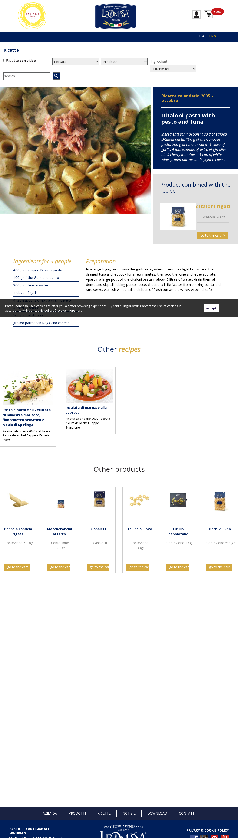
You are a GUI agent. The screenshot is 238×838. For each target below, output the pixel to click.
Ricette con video (21, 60)
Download (157, 813)
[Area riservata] (196, 14)
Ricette (104, 813)
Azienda (50, 813)
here (79, 310)
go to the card (211, 235)
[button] (4, 526)
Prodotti (77, 813)
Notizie (129, 813)
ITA (201, 36)
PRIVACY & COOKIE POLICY (207, 830)
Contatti (187, 813)
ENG (212, 36)
